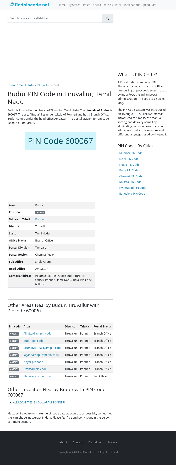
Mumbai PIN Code (130, 153)
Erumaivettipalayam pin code (42, 348)
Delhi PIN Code (129, 159)
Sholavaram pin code (37, 376)
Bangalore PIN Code (132, 193)
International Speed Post (140, 5)
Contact (78, 442)
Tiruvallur (43, 85)
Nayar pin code (33, 362)
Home (62, 5)
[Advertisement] (60, 51)
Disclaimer (95, 442)
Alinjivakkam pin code (37, 333)
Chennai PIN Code (130, 176)
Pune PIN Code (129, 170)
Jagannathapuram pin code (41, 355)
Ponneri (40, 219)
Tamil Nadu (26, 85)
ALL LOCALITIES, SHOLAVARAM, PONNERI (39, 402)
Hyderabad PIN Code (132, 188)
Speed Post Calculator (107, 5)
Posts (86, 5)
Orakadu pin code (35, 369)
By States (74, 5)
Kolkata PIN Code (130, 182)
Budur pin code (33, 341)
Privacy (112, 442)
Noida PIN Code (129, 165)
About (63, 442)
